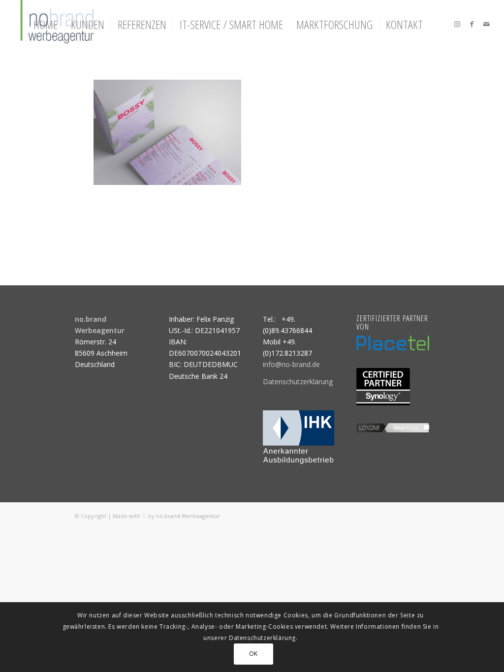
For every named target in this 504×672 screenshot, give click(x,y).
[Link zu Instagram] (457, 24)
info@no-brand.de (291, 364)
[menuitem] (45, 24)
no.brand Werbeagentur (188, 515)
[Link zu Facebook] (472, 24)
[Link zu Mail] (486, 24)
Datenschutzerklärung (298, 381)
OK (253, 653)
